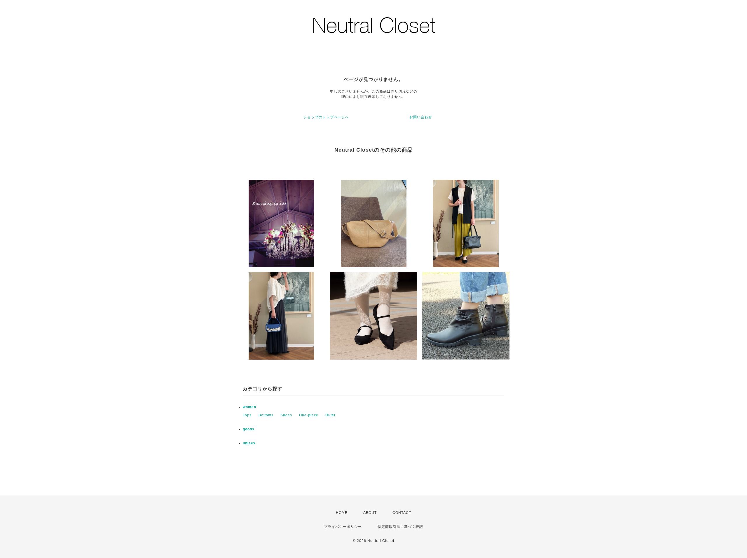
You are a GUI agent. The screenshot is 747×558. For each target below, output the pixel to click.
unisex (249, 443)
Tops (247, 415)
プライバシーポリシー (343, 527)
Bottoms (266, 415)
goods (248, 429)
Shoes (286, 415)
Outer (330, 415)
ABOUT (370, 513)
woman (249, 407)
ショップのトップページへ (326, 117)
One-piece (308, 415)
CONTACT (401, 513)
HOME (342, 513)
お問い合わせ (420, 117)
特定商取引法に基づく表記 (400, 527)
